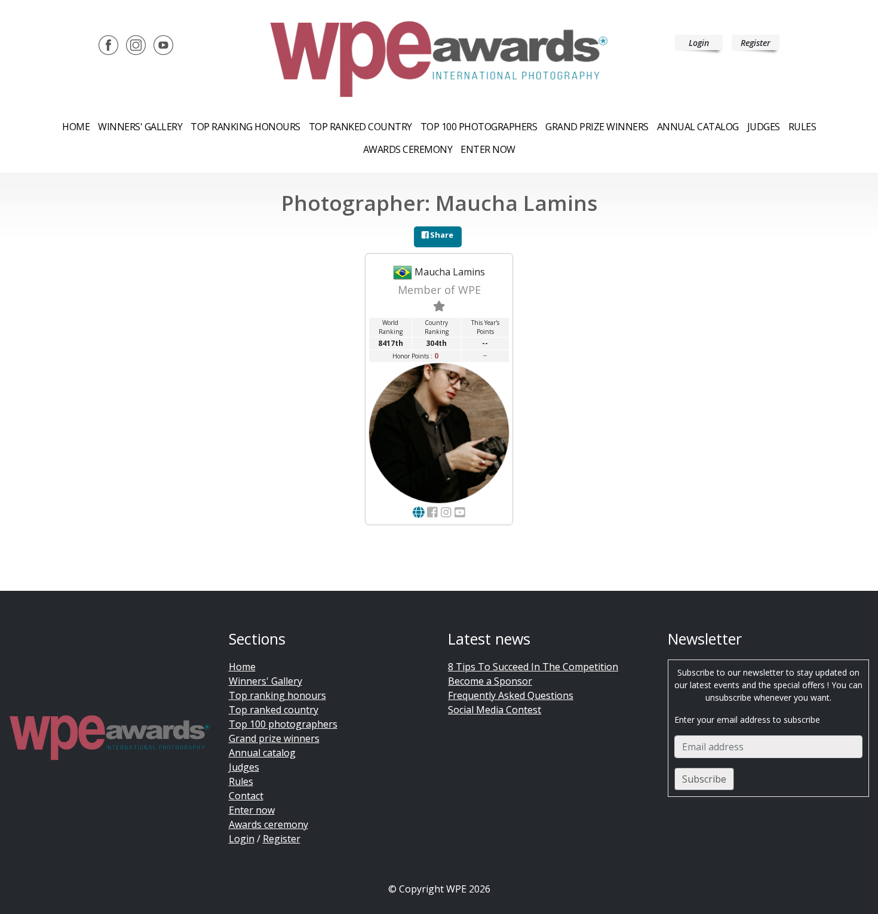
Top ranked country (360, 126)
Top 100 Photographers (479, 126)
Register (755, 42)
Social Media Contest (494, 709)
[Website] (418, 512)
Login (699, 42)
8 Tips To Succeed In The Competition (533, 666)
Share (440, 234)
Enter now (488, 149)
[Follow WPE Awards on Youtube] (163, 44)
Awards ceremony (408, 149)
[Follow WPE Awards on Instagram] (136, 44)
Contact (246, 795)
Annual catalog (698, 126)
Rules (802, 126)
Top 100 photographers (283, 724)
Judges (763, 126)
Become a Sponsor (490, 681)
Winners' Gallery (140, 126)
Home (76, 126)
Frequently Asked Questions (510, 695)
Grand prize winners (597, 126)
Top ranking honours (245, 126)
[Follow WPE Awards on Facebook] (108, 44)
